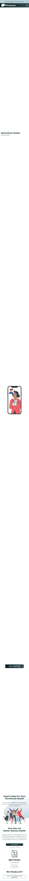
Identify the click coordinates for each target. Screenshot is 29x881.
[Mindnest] (8, 5)
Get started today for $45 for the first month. (14, 1)
